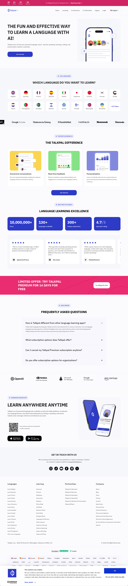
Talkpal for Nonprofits (71, 498)
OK (115, 571)
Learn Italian (11, 498)
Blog (97, 492)
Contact (98, 501)
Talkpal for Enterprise (71, 495)
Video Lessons (40, 522)
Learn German (11, 501)
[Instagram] (51, 468)
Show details (29, 582)
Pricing (98, 498)
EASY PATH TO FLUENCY (65, 205)
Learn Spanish (11, 492)
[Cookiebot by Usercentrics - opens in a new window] (12, 582)
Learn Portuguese (12, 531)
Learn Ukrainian (12, 504)
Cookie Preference (101, 510)
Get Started (64, 193)
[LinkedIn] (72, 468)
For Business (75, 10)
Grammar (39, 489)
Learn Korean (11, 528)
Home (57, 10)
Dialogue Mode (40, 516)
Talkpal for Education (71, 489)
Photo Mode (39, 504)
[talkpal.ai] (12, 10)
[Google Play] (34, 438)
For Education (87, 10)
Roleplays (39, 495)
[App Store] (15, 438)
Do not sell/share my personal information (108, 522)
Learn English (11, 489)
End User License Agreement (104, 519)
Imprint (98, 525)
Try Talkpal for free (101, 285)
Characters (39, 498)
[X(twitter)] (77, 468)
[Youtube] (61, 468)
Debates (38, 501)
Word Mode (39, 513)
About (97, 489)
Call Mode (39, 507)
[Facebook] (66, 468)
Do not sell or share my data (115, 577)
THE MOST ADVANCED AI (65, 136)
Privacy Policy (100, 507)
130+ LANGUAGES (65, 76)
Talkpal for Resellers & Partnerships (75, 501)
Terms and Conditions (102, 513)
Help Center (65, 305)
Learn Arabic (11, 516)
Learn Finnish (11, 513)
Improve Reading (41, 531)
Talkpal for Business (71, 492)
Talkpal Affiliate (69, 504)
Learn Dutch (11, 507)
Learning (65, 10)
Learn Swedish (11, 510)
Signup (97, 10)
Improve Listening (41, 525)
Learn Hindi (10, 522)
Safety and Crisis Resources (104, 516)
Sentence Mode (40, 510)
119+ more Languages (13, 534)
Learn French (11, 495)
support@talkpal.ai (75, 462)
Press (97, 495)
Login (104, 10)
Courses (38, 492)
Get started (20, 54)
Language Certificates (42, 519)
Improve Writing (41, 534)
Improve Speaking (41, 528)
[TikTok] (56, 468)
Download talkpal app (19, 398)
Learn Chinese (11, 519)
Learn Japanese (12, 525)
